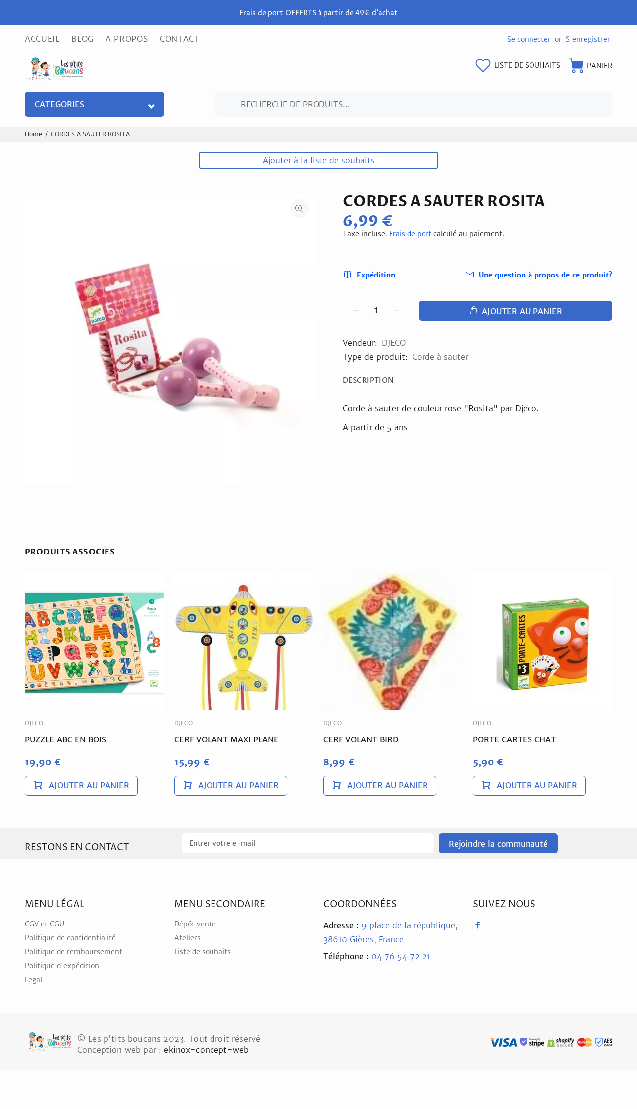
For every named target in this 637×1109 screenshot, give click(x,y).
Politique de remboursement (73, 951)
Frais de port (410, 233)
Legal (33, 979)
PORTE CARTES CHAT (514, 739)
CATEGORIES (59, 104)
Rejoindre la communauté (498, 844)
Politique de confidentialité (70, 937)
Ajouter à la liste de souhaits (319, 160)
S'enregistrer (588, 39)
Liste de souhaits (202, 951)
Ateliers (187, 937)
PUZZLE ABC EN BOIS (65, 739)
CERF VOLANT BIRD (361, 739)
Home (33, 134)
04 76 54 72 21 (376, 956)
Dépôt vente (195, 924)
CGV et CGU (44, 924)
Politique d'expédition (62, 965)
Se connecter (529, 39)
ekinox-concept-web (206, 1050)
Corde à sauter (440, 357)
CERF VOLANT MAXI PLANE (226, 739)
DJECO (394, 343)
